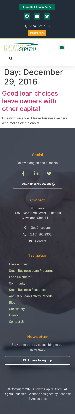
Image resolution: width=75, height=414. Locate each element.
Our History (17, 309)
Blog (12, 302)
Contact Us (16, 322)
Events (13, 315)
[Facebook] (27, 16)
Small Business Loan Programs (31, 271)
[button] (61, 47)
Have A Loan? (19, 264)
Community (17, 283)
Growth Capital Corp (47, 389)
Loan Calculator (20, 277)
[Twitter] (47, 16)
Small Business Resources (27, 290)
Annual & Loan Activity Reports (31, 296)
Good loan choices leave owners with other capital (30, 101)
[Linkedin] (37, 16)
